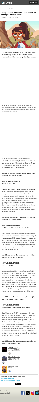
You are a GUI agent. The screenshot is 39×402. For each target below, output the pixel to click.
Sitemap (2, 390)
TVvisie (37, 392)
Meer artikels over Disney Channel (10, 380)
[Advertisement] (19, 82)
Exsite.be (3, 392)
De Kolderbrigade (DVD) (13, 367)
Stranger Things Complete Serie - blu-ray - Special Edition (14, 349)
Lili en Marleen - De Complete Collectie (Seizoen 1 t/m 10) (14, 358)
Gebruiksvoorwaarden (5, 393)
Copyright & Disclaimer (11, 392)
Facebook (23, 392)
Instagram (32, 392)
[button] (33, 2)
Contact (6, 390)
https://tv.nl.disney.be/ (7, 378)
